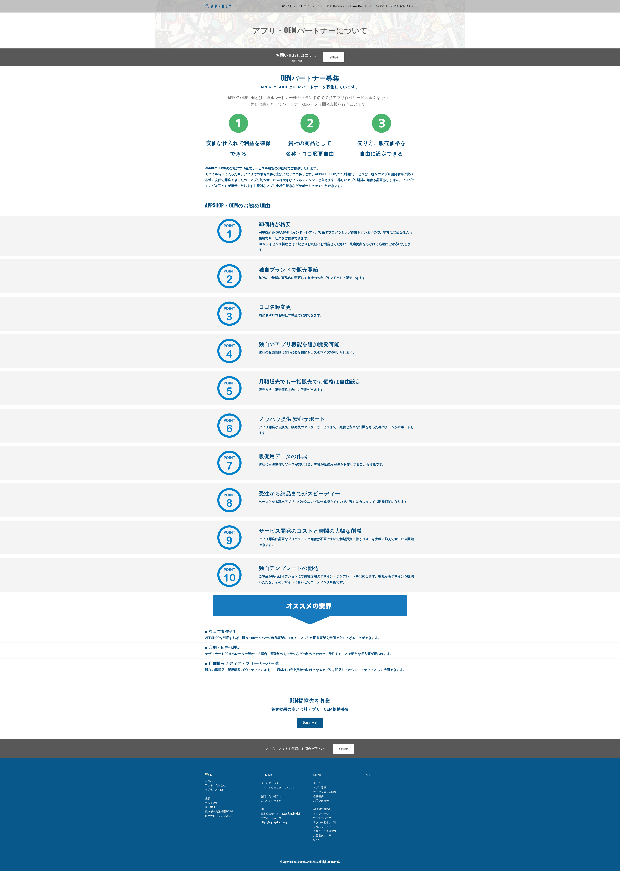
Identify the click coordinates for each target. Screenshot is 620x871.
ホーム (317, 783)
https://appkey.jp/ (290, 813)
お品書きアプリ (322, 835)
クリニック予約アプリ (326, 831)
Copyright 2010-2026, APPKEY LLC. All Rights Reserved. (311, 861)
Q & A (316, 839)
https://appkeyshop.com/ (274, 822)
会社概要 (318, 796)
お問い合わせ (321, 800)
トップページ (321, 813)
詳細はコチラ (310, 722)
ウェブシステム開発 (324, 791)
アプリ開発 (319, 787)
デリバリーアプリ (323, 826)
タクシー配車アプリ (324, 822)
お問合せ (333, 57)
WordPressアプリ (323, 818)
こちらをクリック (271, 800)
